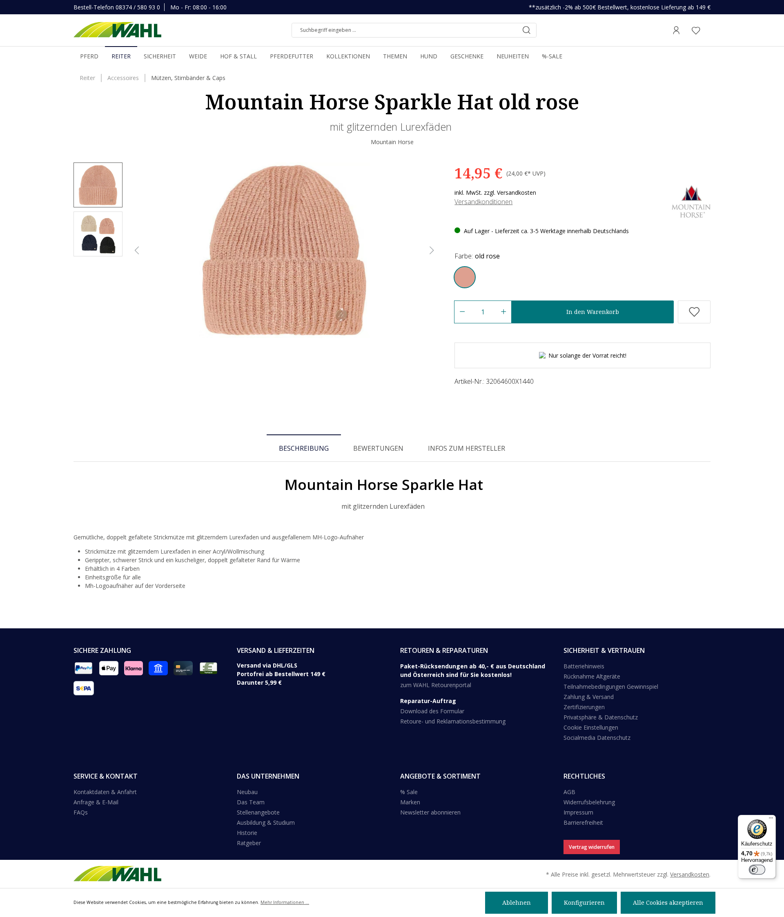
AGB (569, 792)
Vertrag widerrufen (592, 847)
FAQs (81, 812)
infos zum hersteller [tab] (466, 448)
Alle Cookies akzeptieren (668, 902)
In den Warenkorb (592, 312)
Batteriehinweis (584, 666)
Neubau (247, 792)
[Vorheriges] (137, 250)
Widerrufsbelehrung (589, 802)
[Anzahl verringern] (462, 311)
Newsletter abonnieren (430, 812)
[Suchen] (526, 30)
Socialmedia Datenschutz (597, 737)
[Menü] (771, 820)
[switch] (757, 870)
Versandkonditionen (483, 201)
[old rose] (464, 277)
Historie (247, 833)
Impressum (578, 812)
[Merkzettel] (696, 30)
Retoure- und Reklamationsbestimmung (453, 721)
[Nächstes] (432, 250)
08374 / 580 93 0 (138, 7)
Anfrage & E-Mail (96, 802)
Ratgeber (249, 843)
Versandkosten (689, 874)
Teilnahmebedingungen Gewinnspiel (611, 686)
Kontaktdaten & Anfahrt (105, 792)
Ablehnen (516, 902)
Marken (410, 802)
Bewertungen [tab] (378, 448)
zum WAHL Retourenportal (435, 685)
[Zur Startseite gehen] (117, 30)
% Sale (409, 792)
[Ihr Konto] (676, 30)
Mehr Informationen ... (285, 902)
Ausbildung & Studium (266, 822)
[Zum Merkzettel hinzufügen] (694, 311)
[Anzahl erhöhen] (504, 311)
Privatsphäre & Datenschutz (601, 717)
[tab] (304, 447)
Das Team (251, 802)
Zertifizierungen (584, 707)
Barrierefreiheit (583, 822)
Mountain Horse (392, 142)
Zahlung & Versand (589, 697)
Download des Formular (432, 711)
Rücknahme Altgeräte (592, 676)
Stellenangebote (258, 812)
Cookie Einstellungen (591, 727)
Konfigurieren (584, 902)
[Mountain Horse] (691, 201)
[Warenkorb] (708, 30)
